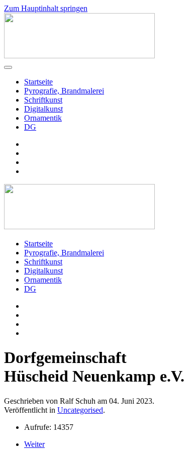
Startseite (38, 81)
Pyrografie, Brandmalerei (64, 90)
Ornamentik (43, 118)
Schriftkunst (43, 100)
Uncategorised (80, 410)
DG (30, 127)
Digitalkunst (43, 109)
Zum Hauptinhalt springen (45, 8)
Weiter (34, 444)
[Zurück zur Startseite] (79, 55)
